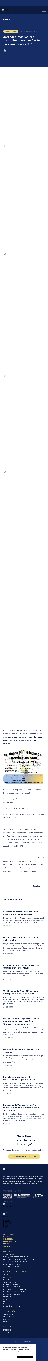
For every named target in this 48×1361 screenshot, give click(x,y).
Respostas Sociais (10, 1241)
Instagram (16, 3)
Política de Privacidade (24, 1341)
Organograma (8, 1254)
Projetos (6, 1244)
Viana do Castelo (9, 1282)
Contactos (7, 1246)
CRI (4, 1304)
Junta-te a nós (9, 1311)
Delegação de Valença (11, 1294)
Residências (7, 1296)
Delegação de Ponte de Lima (14, 1292)
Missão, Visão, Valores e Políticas (15, 1257)
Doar (5, 1322)
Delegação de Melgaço (12, 1284)
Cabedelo (7, 1277)
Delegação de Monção (11, 1287)
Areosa (6, 1275)
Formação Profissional (12, 1306)
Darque (6, 1280)
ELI (4, 1301)
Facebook (6, 3)
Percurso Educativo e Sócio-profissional (19, 1259)
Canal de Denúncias (11, 1267)
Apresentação (8, 1234)
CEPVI (5, 1299)
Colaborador (8, 1314)
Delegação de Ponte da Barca (14, 1289)
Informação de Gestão (11, 1264)
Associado (7, 1319)
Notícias (6, 1237)
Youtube (25, 3)
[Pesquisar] (30, 3)
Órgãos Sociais (8, 1239)
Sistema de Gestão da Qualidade (15, 1262)
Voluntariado (8, 1317)
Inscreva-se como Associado (24, 1156)
